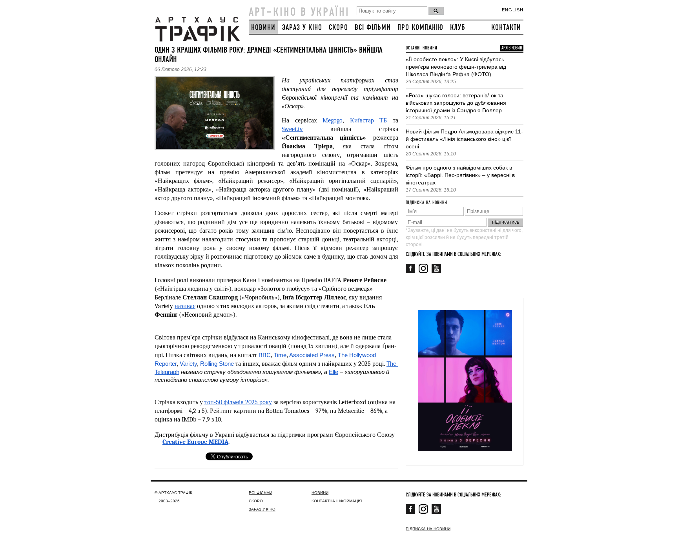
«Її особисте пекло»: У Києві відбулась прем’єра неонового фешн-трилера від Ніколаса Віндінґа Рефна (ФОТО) (456, 66)
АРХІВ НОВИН (511, 48)
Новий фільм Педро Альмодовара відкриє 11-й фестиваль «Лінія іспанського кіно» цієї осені (464, 139)
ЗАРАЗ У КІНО (302, 27)
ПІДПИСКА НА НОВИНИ (428, 529)
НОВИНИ (263, 27)
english (512, 9)
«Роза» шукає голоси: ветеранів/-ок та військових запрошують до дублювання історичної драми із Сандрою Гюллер (456, 102)
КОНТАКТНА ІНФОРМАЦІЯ (337, 501)
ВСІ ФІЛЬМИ (373, 27)
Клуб (457, 27)
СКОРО (338, 27)
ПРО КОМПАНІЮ (420, 27)
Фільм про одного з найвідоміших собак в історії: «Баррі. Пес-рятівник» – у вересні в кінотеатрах (460, 175)
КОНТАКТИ (506, 27)
